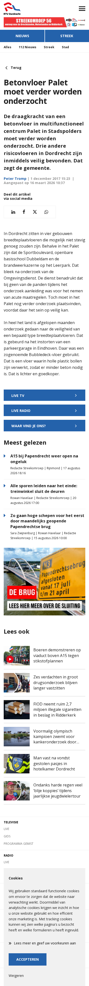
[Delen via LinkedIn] (13, 212)
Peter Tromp (15, 178)
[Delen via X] (35, 212)
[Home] (22, 8)
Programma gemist (18, 844)
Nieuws (22, 35)
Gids (7, 836)
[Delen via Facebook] (24, 212)
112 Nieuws (27, 47)
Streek (66, 35)
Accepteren (27, 959)
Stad (65, 47)
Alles (7, 47)
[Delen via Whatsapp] (46, 212)
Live (6, 829)
